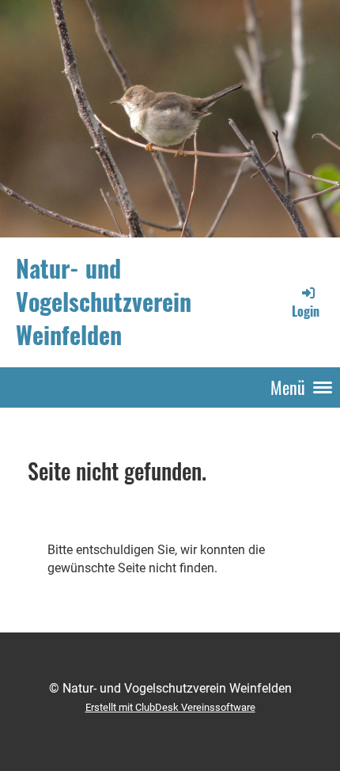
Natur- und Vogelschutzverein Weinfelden (103, 301)
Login (305, 311)
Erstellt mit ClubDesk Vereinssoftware (170, 707)
